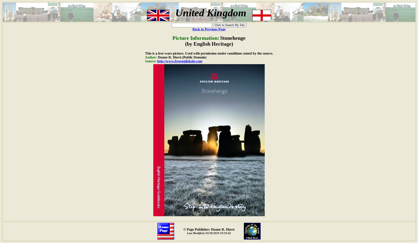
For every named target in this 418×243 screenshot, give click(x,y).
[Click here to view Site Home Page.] (165, 238)
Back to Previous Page (209, 29)
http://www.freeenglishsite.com (179, 61)
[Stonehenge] (209, 215)
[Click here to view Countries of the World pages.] (252, 238)
